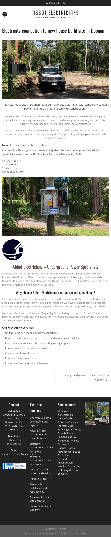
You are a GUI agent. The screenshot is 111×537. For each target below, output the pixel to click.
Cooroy (72, 436)
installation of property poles (22, 120)
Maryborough (65, 462)
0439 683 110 (14, 160)
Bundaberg (74, 429)
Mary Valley (68, 425)
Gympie (62, 433)
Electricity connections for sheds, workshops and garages (36, 343)
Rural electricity (38, 478)
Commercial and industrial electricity (40, 471)
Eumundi (72, 433)
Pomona (62, 436)
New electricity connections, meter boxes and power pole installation (42, 338)
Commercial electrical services (21, 353)
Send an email (9, 168)
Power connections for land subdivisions (27, 348)
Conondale (73, 466)
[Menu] (4, 14)
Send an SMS (14, 443)
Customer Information (55, 528)
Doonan (62, 448)
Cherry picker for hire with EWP (41, 508)
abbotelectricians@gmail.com (18, 454)
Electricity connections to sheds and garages (41, 447)
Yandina (62, 466)
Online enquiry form (13, 171)
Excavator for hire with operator (39, 499)
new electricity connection (55, 116)
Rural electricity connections (20, 358)
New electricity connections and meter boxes (39, 434)
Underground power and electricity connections (31, 332)
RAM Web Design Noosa (74, 533)
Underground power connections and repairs (41, 421)
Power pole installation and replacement (27, 363)
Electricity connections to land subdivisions (41, 460)
